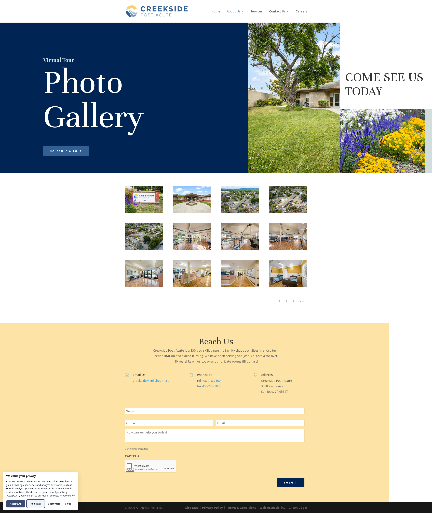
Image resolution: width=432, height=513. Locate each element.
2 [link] (286, 301)
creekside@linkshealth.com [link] (152, 381)
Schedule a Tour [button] (66, 151)
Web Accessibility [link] (272, 508)
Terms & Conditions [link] (241, 508)
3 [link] (293, 301)
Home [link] (215, 11)
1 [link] (279, 301)
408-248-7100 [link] (211, 381)
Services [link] (256, 11)
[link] (157, 11)
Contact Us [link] (277, 11)
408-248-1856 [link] (211, 386)
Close (68, 503)
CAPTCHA (132, 456)
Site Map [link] (192, 508)
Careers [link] (301, 11)
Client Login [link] (298, 508)
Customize (54, 503)
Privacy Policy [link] (212, 508)
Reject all (36, 503)
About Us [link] (233, 11)
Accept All (15, 503)
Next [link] (302, 301)
